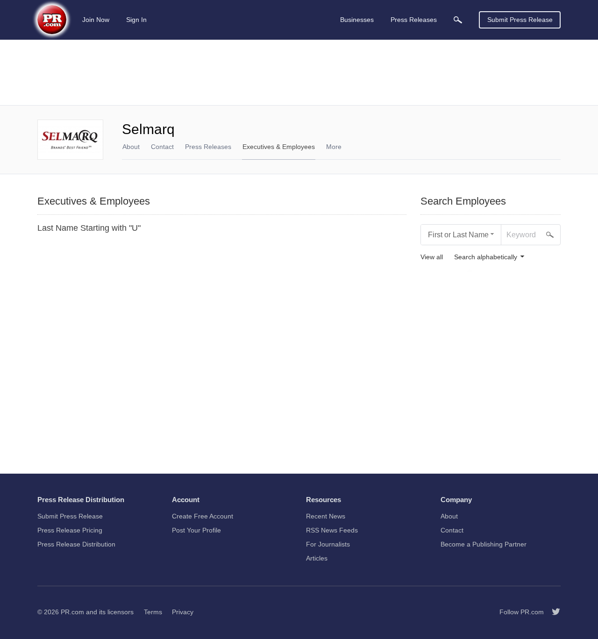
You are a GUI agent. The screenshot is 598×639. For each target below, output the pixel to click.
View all (431, 257)
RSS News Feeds (332, 530)
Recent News (325, 516)
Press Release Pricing (69, 530)
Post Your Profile (196, 530)
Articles (316, 558)
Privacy (182, 612)
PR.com (72, 612)
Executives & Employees (278, 146)
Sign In (136, 19)
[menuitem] (458, 20)
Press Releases (208, 146)
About (131, 146)
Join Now (95, 19)
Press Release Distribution (76, 544)
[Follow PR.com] (552, 612)
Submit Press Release (520, 19)
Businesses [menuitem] (357, 19)
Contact (162, 146)
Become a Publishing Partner (484, 544)
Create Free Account (202, 516)
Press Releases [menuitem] (414, 19)
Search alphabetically (485, 257)
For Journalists (328, 544)
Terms (153, 612)
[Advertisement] (299, 72)
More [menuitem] (334, 146)
